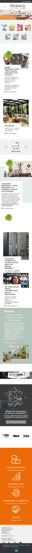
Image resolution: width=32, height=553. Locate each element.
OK (16, 550)
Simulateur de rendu (8, 536)
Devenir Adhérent (26, 1)
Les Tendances (6, 533)
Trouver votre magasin (17, 422)
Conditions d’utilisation (8, 540)
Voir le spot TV (11, 306)
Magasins (4, 532)
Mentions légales (7, 538)
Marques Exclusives (7, 529)
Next (26, 146)
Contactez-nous (6, 527)
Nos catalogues (6, 530)
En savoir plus (11, 92)
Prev (6, 146)
